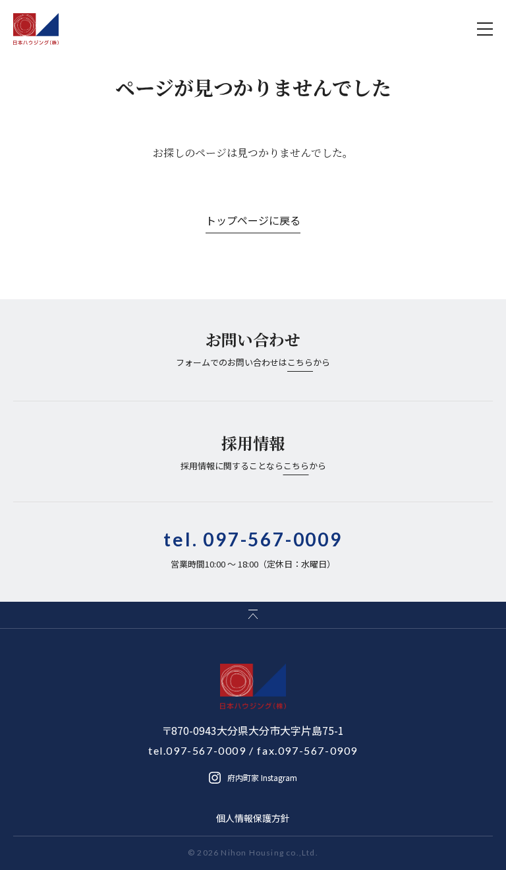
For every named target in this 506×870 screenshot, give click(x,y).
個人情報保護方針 (253, 818)
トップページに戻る (253, 220)
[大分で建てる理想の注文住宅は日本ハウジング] (36, 29)
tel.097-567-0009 (197, 750)
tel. (253, 539)
